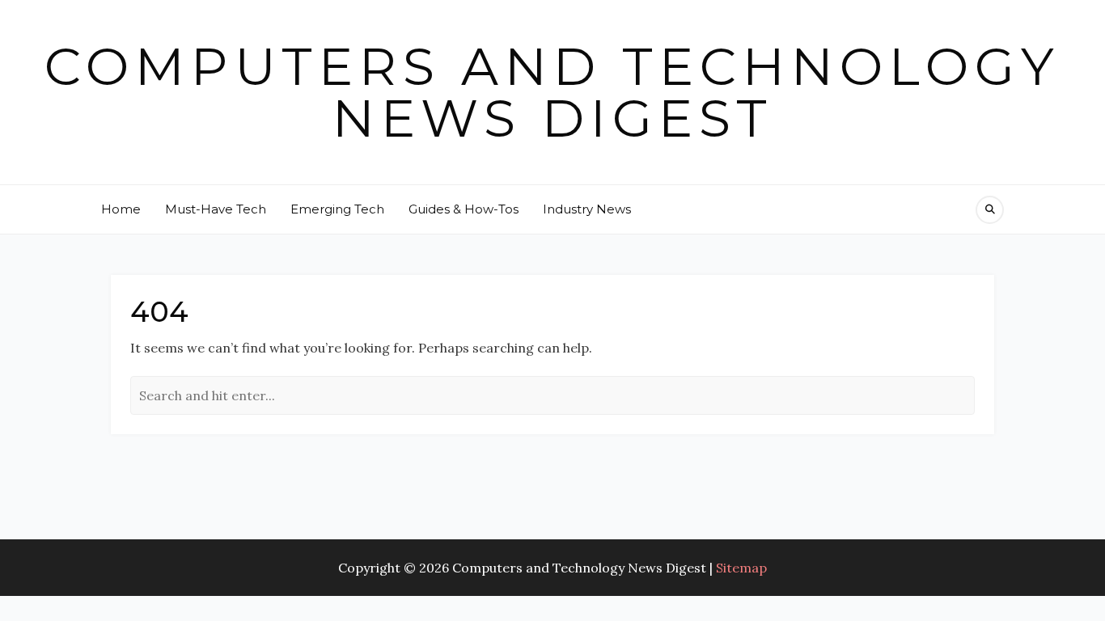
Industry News (587, 209)
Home (121, 209)
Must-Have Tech (215, 209)
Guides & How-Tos (464, 209)
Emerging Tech (337, 209)
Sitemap (741, 568)
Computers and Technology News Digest (552, 92)
